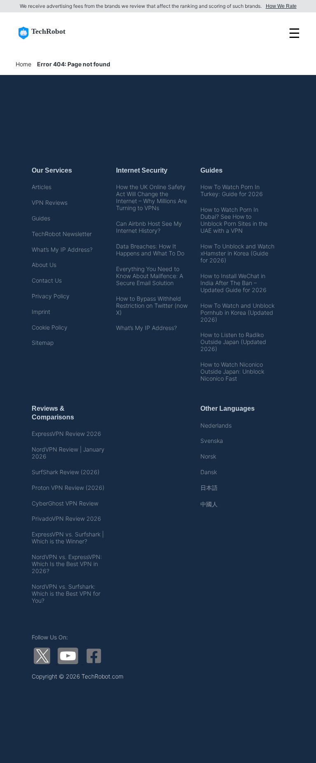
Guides (41, 218)
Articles (41, 186)
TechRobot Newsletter (62, 233)
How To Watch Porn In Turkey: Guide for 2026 (231, 190)
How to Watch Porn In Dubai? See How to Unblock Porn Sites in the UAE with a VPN (233, 220)
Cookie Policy (49, 327)
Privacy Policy (51, 296)
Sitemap (42, 342)
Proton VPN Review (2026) (68, 487)
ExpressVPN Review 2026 (66, 433)
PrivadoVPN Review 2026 (66, 518)
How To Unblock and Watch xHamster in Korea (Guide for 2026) (237, 253)
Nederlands (216, 425)
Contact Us (47, 280)
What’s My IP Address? (62, 249)
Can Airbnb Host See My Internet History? (149, 227)
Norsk (208, 456)
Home (23, 64)
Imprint (41, 311)
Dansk (208, 471)
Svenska (211, 440)
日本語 (209, 487)
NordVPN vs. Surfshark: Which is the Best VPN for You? (66, 593)
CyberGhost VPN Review (65, 503)
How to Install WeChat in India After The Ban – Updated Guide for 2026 (233, 282)
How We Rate (281, 6)
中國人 (209, 504)
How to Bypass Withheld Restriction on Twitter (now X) (152, 305)
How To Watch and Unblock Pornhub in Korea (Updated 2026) (237, 312)
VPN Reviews (49, 202)
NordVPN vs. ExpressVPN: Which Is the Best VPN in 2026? (67, 563)
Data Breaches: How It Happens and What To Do (150, 250)
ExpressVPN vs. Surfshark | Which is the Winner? (68, 538)
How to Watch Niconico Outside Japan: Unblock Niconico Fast (232, 371)
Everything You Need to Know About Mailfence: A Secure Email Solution (149, 275)
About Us (44, 264)
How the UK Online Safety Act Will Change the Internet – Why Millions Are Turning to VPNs (151, 197)
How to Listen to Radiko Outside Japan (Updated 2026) (233, 341)
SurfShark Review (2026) (66, 471)
